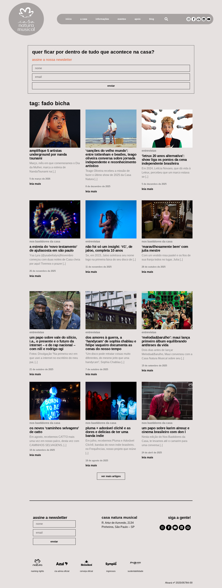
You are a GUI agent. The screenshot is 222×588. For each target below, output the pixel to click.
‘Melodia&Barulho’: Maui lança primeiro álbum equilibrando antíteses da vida (166, 341)
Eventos (122, 19)
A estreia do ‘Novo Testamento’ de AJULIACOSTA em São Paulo (53, 248)
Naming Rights (37, 571)
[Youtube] (209, 19)
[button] (166, 19)
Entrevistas (149, 150)
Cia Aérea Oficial (61, 571)
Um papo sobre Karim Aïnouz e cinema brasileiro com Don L (165, 430)
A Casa (83, 19)
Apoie (137, 19)
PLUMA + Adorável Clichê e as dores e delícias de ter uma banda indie (108, 432)
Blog (151, 19)
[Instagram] (188, 19)
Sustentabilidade (135, 571)
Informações (102, 19)
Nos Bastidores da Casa (44, 241)
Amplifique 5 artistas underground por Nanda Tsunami (48, 154)
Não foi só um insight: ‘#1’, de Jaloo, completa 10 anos (109, 248)
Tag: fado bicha (49, 103)
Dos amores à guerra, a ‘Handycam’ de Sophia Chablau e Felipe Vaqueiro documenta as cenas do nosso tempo (111, 343)
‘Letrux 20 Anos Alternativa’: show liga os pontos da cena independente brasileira (164, 159)
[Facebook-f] (193, 19)
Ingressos (111, 571)
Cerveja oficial (86, 571)
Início (69, 19)
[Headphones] (199, 19)
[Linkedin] (204, 19)
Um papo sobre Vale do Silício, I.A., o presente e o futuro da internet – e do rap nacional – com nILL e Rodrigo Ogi (53, 343)
